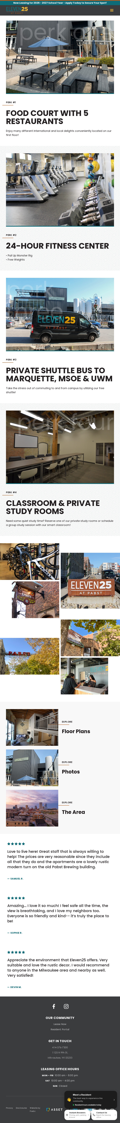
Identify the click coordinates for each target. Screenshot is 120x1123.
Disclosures (21, 1108)
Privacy (9, 1108)
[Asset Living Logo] (54, 1109)
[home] (17, 10)
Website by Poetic (35, 1109)
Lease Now (60, 1024)
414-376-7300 (60, 1047)
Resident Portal (60, 1029)
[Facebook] (54, 1006)
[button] (113, 10)
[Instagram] (66, 1006)
